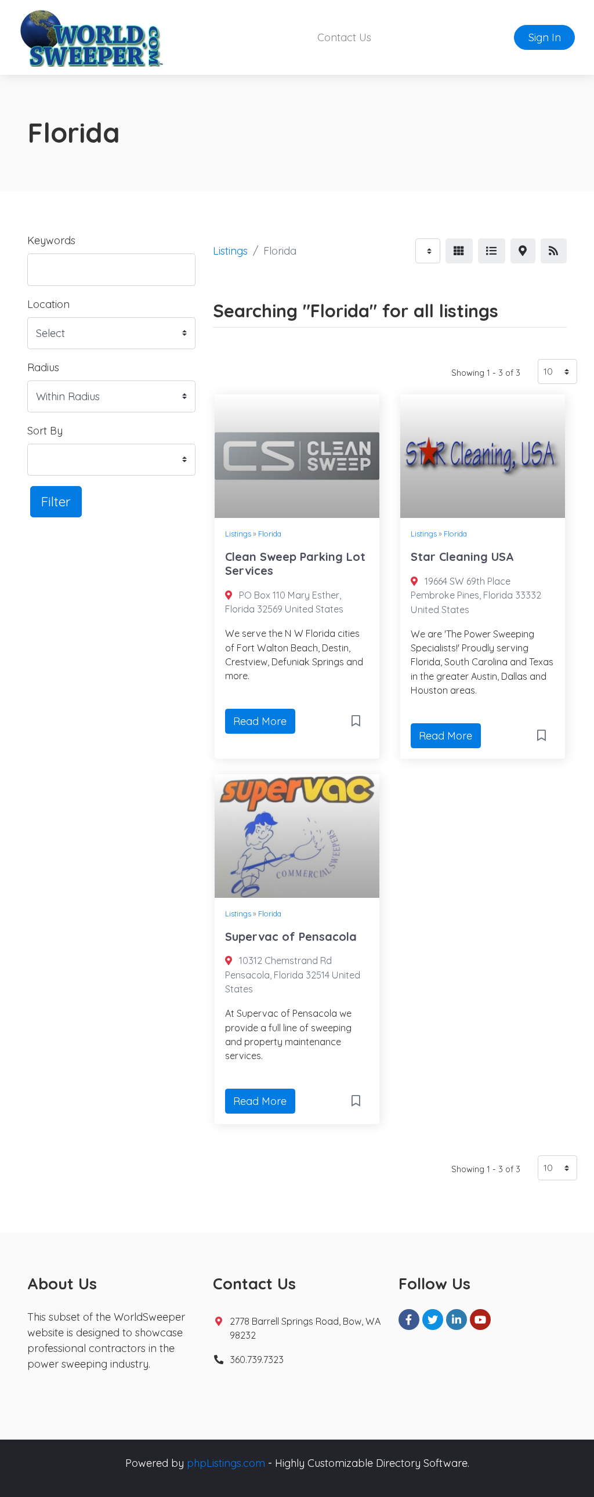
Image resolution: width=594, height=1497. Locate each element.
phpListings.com (226, 1463)
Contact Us (344, 37)
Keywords (51, 240)
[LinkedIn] (456, 1319)
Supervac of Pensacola (291, 936)
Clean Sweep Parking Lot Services (295, 563)
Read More (260, 721)
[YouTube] (480, 1319)
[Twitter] (432, 1319)
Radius (43, 367)
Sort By (45, 430)
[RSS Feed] (554, 250)
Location (48, 304)
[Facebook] (409, 1319)
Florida (269, 533)
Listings (230, 251)
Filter (56, 501)
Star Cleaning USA (462, 556)
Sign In (544, 37)
